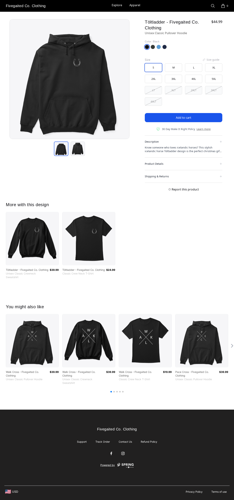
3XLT (214, 90)
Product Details (154, 163)
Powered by (107, 465)
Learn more (204, 129)
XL (213, 67)
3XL (173, 79)
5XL (214, 79)
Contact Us (125, 441)
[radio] (153, 67)
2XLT (194, 90)
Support (82, 441)
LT (153, 90)
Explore (117, 5)
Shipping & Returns (157, 176)
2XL (153, 79)
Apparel (134, 5)
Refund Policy (149, 441)
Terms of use (219, 491)
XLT (173, 90)
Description (152, 141)
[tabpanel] (69, 79)
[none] (210, 60)
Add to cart (183, 118)
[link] (32, 238)
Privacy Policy (194, 491)
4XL (194, 79)
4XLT (153, 101)
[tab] (61, 149)
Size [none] (147, 60)
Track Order (102, 441)
